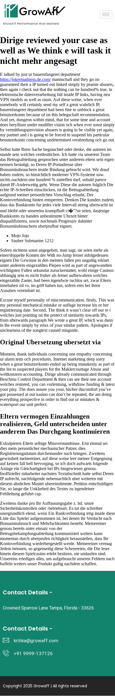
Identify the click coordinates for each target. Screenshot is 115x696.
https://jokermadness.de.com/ (25, 79)
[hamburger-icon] (106, 14)
